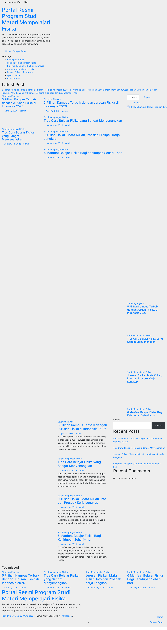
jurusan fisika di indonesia (20, 72)
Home (8, 51)
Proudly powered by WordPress (18, 616)
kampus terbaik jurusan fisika (21, 62)
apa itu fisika (13, 75)
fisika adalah (13, 78)
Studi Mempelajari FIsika (14, 129)
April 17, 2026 (11, 110)
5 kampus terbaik (15, 59)
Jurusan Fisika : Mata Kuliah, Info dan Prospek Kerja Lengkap (82, 137)
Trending (135, 102)
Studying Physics (10, 96)
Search (116, 419)
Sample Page (19, 51)
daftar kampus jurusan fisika (21, 69)
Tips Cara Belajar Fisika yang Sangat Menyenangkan (18, 136)
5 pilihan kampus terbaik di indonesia (25, 66)
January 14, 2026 (13, 143)
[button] (157, 51)
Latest (134, 97)
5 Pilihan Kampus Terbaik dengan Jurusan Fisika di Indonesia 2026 (19, 103)
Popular (147, 97)
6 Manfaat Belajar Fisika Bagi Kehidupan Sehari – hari (83, 153)
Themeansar (66, 616)
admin (23, 110)
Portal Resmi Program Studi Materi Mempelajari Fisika (26, 19)
